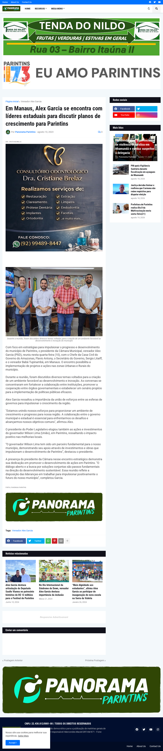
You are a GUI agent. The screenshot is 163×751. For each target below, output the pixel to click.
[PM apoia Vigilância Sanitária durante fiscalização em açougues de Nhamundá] (121, 169)
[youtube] (159, 2)
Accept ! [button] (13, 742)
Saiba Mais (23, 736)
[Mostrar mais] (67, 541)
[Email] (61, 541)
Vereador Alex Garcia (31, 101)
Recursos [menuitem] (40, 8)
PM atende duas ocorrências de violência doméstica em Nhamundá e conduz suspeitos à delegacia (134, 146)
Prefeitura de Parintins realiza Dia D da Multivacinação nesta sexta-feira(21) (141, 209)
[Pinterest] (54, 541)
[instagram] (147, 115)
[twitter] (155, 2)
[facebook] (150, 2)
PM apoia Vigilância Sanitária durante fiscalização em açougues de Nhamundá (143, 170)
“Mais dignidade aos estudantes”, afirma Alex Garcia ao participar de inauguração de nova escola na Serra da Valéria (86, 592)
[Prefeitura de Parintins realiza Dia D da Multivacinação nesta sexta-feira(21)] (121, 208)
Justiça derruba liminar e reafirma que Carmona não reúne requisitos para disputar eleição (143, 190)
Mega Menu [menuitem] (57, 8)
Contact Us (27, 2)
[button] (148, 8)
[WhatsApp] (48, 541)
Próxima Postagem (94, 660)
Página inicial (12, 101)
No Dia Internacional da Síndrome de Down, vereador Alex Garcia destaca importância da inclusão (54, 590)
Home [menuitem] (27, 8)
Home (5, 2)
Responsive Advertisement (54, 617)
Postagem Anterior (13, 660)
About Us (15, 2)
